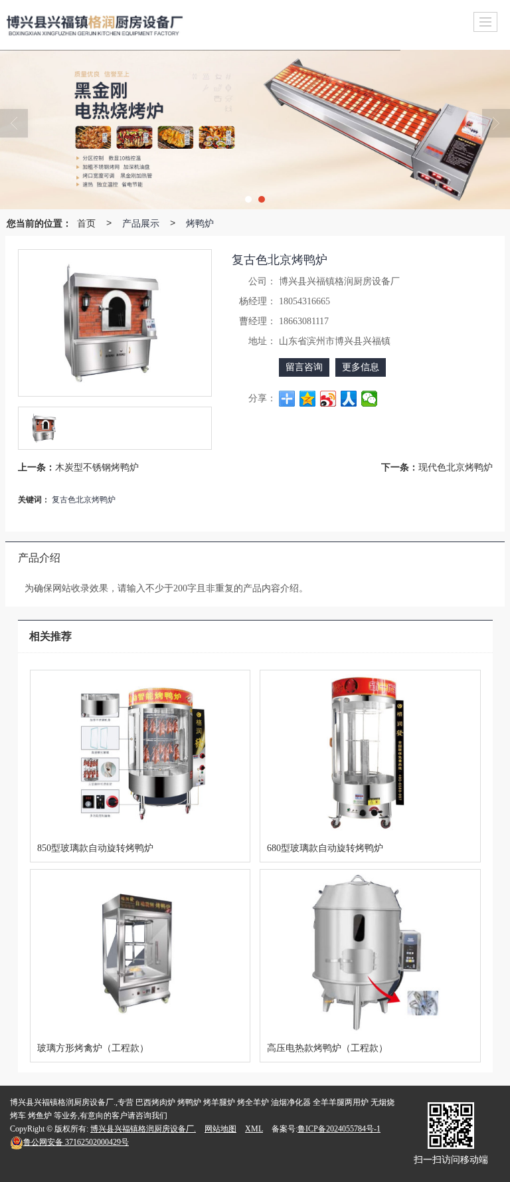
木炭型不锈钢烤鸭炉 (97, 466)
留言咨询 (304, 367)
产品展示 (140, 222)
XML (254, 1128)
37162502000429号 (76, 1142)
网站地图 (220, 1128)
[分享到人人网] (349, 399)
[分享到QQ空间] (307, 399)
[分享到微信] (369, 399)
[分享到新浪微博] (328, 399)
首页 (86, 222)
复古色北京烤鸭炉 (84, 498)
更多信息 (360, 367)
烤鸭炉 (200, 222)
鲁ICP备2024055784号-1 (339, 1128)
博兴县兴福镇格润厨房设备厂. (143, 1128)
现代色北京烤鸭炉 (455, 466)
